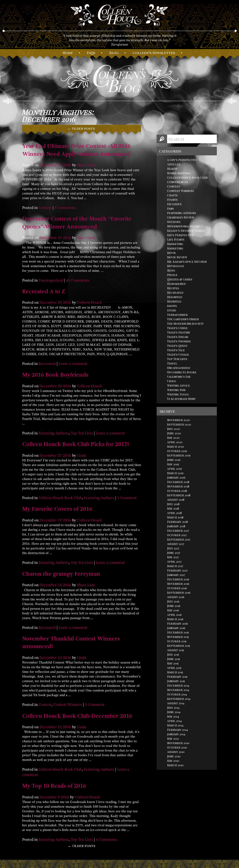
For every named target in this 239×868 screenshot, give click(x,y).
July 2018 (173, 504)
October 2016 (177, 588)
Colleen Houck (89, 302)
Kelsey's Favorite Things (185, 230)
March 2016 (175, 619)
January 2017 (176, 575)
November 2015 (178, 637)
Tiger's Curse (177, 328)
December (48, 165)
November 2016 (178, 583)
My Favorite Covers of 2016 (57, 509)
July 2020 (173, 429)
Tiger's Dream (177, 337)
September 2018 (178, 495)
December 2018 (178, 482)
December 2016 (178, 579)
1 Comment (127, 498)
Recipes (173, 288)
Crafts (172, 195)
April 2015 (174, 668)
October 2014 (177, 694)
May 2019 (173, 464)
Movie (171, 253)
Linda (81, 455)
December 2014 (178, 685)
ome (68, 52)
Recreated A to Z (43, 291)
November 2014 (178, 690)
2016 (67, 165)
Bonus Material (179, 173)
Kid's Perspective (180, 235)
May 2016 (173, 610)
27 (60, 455)
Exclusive (174, 204)
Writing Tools (178, 394)
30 (60, 302)
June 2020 (174, 433)
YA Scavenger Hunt (181, 399)
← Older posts (81, 845)
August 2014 (175, 703)
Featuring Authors (54, 433)
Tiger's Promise (179, 341)
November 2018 (178, 486)
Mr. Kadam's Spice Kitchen (187, 261)
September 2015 (178, 645)
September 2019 (178, 455)
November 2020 (178, 420)
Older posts (81, 128)
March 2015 (175, 672)
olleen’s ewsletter (154, 52)
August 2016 (175, 597)
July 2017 (173, 548)
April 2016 (174, 614)
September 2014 (178, 699)
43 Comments (77, 280)
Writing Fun (176, 390)
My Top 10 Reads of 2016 (54, 786)
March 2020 (175, 446)
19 (60, 520)
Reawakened (176, 284)
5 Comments (65, 208)
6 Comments (106, 839)
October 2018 (177, 491)
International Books (183, 226)
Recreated (47, 364)
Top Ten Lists (82, 433)
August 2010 (176, 752)
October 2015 (176, 641)
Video (171, 381)
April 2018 (174, 513)
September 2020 (179, 424)
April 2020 (175, 442)
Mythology (175, 266)
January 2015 (176, 681)
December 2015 (178, 632)
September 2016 (178, 592)
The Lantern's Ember (183, 319)
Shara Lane (86, 165)
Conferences (177, 182)
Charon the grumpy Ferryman (61, 574)
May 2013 (173, 738)
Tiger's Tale (176, 350)
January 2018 (176, 526)
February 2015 (177, 676)
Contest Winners (67, 705)
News (171, 270)
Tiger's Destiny (178, 332)
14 (60, 585)
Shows (172, 306)
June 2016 (173, 606)
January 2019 (176, 477)
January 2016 (176, 628)
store (171, 310)
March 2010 (175, 765)
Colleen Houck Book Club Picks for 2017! (75, 444)
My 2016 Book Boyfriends (55, 374)
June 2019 (173, 460)
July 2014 (173, 707)
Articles (173, 164)
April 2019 (174, 468)
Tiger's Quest (177, 345)
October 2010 (177, 747)
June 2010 (174, 756)
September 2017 (178, 539)
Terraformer (177, 315)
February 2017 (177, 570)
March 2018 (175, 517)
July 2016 (173, 601)
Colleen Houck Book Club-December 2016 (77, 716)
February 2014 (177, 730)
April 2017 (174, 561)
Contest (45, 208)
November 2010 (178, 743)
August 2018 (175, 499)
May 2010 (173, 760)
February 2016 (177, 623)
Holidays (174, 222)
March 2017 (175, 566)
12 (60, 658)
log (114, 52)
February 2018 (177, 522)
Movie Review (177, 257)
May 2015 (173, 663)
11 (60, 727)
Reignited (174, 297)
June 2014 (173, 712)
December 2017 (178, 530)
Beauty (172, 168)
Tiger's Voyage (178, 354)
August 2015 (175, 650)
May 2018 (173, 508)
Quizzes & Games (179, 279)
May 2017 (173, 557)
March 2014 (175, 725)
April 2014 (174, 721)
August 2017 (175, 544)
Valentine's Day (179, 376)
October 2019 (177, 451)
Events (172, 199)
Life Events (175, 239)
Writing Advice (178, 385)
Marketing (175, 244)
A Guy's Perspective (182, 160)
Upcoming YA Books (181, 372)
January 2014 (176, 734)
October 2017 (177, 535)
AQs (91, 52)
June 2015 (173, 659)
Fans (170, 208)
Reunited (174, 301)
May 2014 (173, 716)
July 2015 (173, 654)
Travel (172, 363)
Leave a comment (73, 364)
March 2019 (175, 473)
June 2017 (173, 553)
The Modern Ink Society (185, 323)
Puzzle (172, 275)
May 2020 (173, 437)
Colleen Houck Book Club (60, 498)
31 (60, 165)
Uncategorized (51, 280)
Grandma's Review (180, 217)
